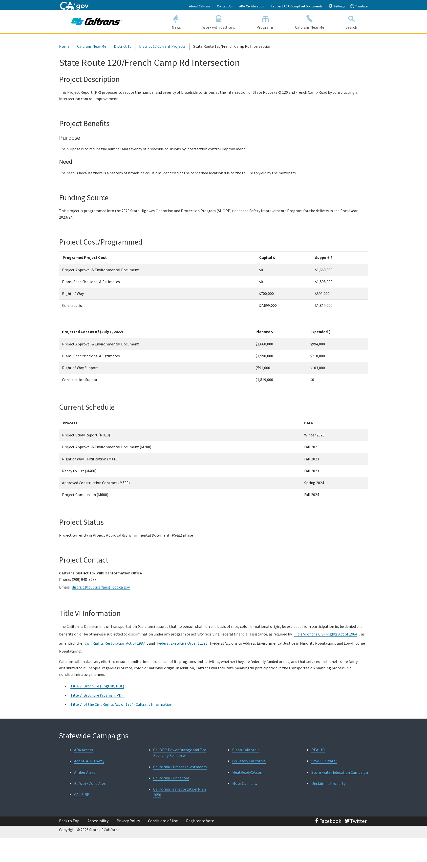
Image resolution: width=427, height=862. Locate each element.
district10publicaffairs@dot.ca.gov (101, 587)
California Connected (171, 777)
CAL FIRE (81, 794)
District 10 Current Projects (162, 46)
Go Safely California (249, 760)
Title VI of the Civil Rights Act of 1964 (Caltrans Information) (121, 704)
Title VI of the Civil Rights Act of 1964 (325, 634)
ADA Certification (251, 6)
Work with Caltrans (218, 27)
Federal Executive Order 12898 (182, 643)
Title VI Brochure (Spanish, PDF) (97, 695)
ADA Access (83, 749)
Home (64, 46)
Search (351, 27)
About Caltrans (200, 6)
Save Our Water (324, 760)
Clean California (245, 749)
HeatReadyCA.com (247, 772)
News (176, 27)
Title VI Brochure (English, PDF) (97, 685)
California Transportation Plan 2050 (179, 792)
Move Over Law (244, 783)
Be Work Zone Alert (90, 783)
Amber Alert (84, 772)
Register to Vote (200, 820)
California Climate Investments (180, 766)
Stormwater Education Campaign (339, 772)
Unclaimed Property (328, 783)
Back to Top (69, 820)
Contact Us (225, 6)
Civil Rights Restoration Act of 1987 (115, 643)
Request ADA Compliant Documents (296, 6)
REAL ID (318, 749)
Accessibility (97, 820)
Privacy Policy (128, 820)
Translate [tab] (361, 6)
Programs (265, 27)
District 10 (122, 46)
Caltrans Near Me (309, 27)
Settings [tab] (339, 6)
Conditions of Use (163, 820)
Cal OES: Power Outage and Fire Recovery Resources (179, 752)
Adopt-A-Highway (89, 760)
